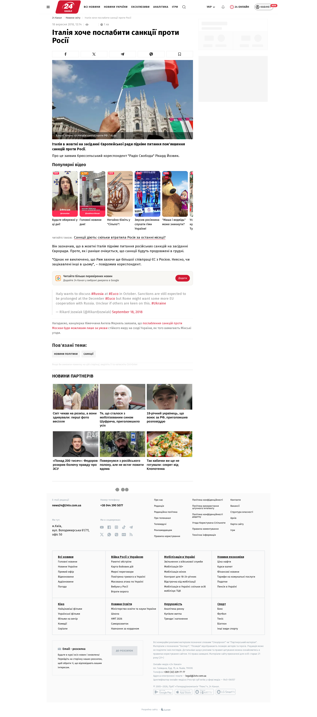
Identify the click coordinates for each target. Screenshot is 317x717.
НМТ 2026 (116, 618)
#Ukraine (159, 303)
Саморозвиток (120, 623)
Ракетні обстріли (121, 561)
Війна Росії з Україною (127, 557)
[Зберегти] (180, 54)
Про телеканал (162, 518)
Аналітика (160, 6)
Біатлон (222, 623)
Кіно (61, 604)
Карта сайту (237, 524)
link (102, 527)
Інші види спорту (227, 628)
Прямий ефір (66, 571)
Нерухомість (173, 604)
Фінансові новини (228, 571)
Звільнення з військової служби (183, 561)
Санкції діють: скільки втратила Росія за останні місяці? (119, 237)
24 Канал (57, 18)
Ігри (175, 6)
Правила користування (167, 536)
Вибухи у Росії (119, 586)
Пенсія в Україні (227, 586)
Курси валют (225, 566)
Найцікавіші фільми (70, 608)
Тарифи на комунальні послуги (236, 576)
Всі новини (92, 6)
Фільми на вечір (68, 618)
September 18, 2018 (127, 312)
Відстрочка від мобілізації (180, 581)
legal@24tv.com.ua (195, 675)
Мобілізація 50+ (173, 566)
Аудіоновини (65, 581)
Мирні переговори (122, 571)
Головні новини (67, 561)
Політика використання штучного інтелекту (205, 507)
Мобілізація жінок (175, 571)
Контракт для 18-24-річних (180, 576)
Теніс (220, 618)
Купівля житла (173, 613)
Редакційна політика (165, 512)
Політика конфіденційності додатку (207, 515)
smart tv (204, 692)
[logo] (68, 7)
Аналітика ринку (174, 608)
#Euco (114, 294)
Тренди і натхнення (176, 618)
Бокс (220, 608)
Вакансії (235, 506)
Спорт (221, 604)
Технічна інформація (204, 535)
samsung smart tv (226, 692)
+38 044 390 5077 (111, 505)
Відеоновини (66, 576)
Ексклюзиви (140, 6)
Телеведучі (160, 524)
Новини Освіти (121, 604)
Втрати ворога (120, 591)
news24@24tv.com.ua (66, 505)
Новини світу (73, 18)
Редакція (159, 506)
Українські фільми (69, 613)
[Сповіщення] (223, 7)
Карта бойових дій (122, 566)
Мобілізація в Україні (179, 557)
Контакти (235, 500)
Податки (222, 581)
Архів (233, 518)
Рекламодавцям (163, 530)
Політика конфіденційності (207, 500)
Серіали (63, 628)
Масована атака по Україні (127, 581)
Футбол (221, 613)
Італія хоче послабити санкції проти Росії (108, 18)
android (163, 692)
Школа (115, 613)
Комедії (62, 623)
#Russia (97, 294)
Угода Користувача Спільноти (208, 523)
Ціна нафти (224, 561)
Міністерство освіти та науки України (133, 608)
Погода (62, 586)
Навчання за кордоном (125, 628)
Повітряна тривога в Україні (128, 576)
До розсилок (124, 650)
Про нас (158, 500)
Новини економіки (230, 557)
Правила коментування (205, 529)
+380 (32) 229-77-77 (174, 672)
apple (183, 692)
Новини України (116, 6)
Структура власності (241, 512)
